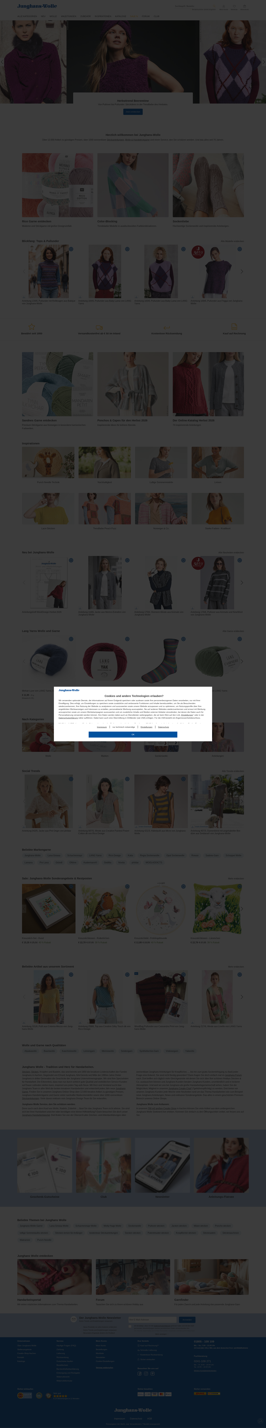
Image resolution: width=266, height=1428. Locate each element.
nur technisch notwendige (123, 727)
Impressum (102, 727)
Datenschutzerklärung (68, 718)
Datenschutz (163, 727)
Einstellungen (187, 715)
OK (133, 734)
